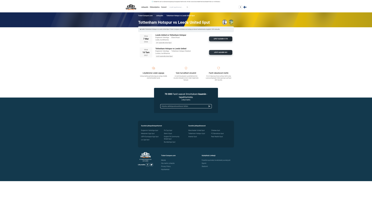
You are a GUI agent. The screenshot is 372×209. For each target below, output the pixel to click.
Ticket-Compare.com (145, 16)
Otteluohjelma (155, 7)
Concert (164, 7)
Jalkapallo (144, 7)
